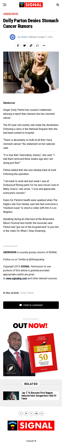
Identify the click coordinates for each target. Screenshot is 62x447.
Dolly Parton (27, 293)
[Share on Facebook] (18, 45)
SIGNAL (24, 37)
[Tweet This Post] (24, 45)
